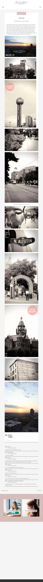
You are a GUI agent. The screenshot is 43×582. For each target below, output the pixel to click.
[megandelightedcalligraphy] (12, 508)
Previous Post (4, 490)
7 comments (8, 440)
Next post (39, 490)
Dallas (21, 18)
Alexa (9, 475)
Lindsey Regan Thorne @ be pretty (15, 480)
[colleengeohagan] (30, 508)
